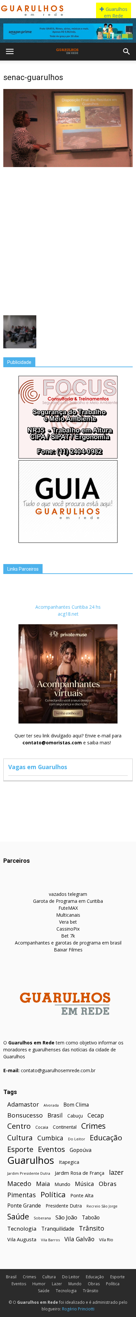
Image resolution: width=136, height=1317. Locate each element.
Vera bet (68, 922)
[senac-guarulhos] (68, 165)
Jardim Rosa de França (79, 1172)
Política (53, 1194)
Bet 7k (68, 936)
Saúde (18, 1216)
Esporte (20, 1149)
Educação (106, 1137)
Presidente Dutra (64, 1206)
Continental (65, 1127)
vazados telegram (68, 894)
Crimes (93, 1125)
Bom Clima (76, 1104)
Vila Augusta (21, 1239)
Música (84, 1183)
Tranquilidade (57, 1228)
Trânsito (91, 1228)
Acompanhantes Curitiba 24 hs (68, 607)
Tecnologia (22, 1228)
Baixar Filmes (68, 949)
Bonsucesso (25, 1115)
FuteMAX (68, 908)
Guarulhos (30, 1160)
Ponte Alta (81, 1195)
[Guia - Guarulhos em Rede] (68, 541)
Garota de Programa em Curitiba (68, 901)
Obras (108, 1183)
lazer (116, 1172)
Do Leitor (76, 1138)
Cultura (20, 1137)
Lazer (57, 1284)
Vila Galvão (79, 1239)
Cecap (95, 1115)
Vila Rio (106, 1240)
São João (66, 1217)
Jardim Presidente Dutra (28, 1173)
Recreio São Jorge (102, 1206)
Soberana (42, 1217)
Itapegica (69, 1162)
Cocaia (41, 1127)
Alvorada (51, 1105)
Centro (19, 1125)
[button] (127, 52)
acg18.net (68, 614)
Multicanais (68, 915)
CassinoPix (68, 929)
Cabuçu (75, 1116)
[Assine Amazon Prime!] (68, 31)
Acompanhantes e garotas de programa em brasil (68, 943)
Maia (43, 1183)
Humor (39, 1284)
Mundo (62, 1184)
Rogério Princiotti (78, 1309)
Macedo (19, 1183)
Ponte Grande (24, 1205)
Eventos (51, 1149)
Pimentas (21, 1194)
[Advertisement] (68, 240)
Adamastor (23, 1104)
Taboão (91, 1217)
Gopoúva (80, 1150)
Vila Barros (50, 1239)
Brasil (55, 1115)
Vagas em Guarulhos (37, 767)
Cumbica (50, 1138)
